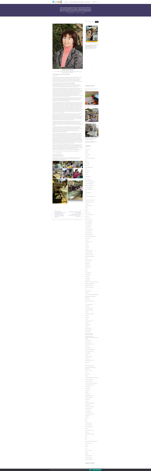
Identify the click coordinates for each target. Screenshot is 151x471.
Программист (87, 317)
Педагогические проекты (89, 304)
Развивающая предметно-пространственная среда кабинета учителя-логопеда (91, 337)
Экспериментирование (88, 455)
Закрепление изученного (89, 187)
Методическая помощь (88, 252)
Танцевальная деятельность (89, 395)
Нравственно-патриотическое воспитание (91, 281)
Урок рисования (87, 415)
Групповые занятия (88, 176)
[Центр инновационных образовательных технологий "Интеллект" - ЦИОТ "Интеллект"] (57, 2)
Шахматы (86, 446)
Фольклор (86, 428)
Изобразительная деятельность (90, 196)
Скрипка (86, 375)
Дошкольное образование (89, 183)
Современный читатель (88, 381)
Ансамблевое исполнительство (89, 158)
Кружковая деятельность (89, 234)
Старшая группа (87, 390)
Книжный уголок (87, 218)
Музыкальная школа (88, 272)
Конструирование (88, 227)
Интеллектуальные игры (88, 205)
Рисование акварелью (88, 356)
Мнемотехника (87, 263)
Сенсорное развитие (88, 370)
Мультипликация (87, 274)
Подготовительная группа (89, 308)
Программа (87, 315)
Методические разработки (89, 254)
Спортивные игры (88, 386)
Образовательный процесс (89, 285)
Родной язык (87, 358)
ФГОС (86, 419)
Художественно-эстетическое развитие (91, 441)
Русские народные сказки (89, 360)
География (86, 172)
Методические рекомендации (89, 256)
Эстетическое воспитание (89, 459)
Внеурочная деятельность (89, 167)
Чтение (86, 444)
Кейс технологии (87, 212)
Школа (86, 448)
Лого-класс (86, 243)
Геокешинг (86, 174)
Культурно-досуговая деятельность (90, 236)
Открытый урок (87, 299)
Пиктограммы (87, 306)
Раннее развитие (87, 347)
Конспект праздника (88, 223)
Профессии (87, 322)
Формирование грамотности (89, 430)
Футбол (86, 435)
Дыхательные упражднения (89, 185)
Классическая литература (89, 214)
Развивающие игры (88, 340)
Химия (86, 439)
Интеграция (87, 203)
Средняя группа (87, 388)
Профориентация (87, 324)
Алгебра (86, 152)
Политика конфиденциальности (97, 469)
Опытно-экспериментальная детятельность (91, 294)
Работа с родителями (88, 328)
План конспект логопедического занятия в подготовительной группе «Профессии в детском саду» (91, 106)
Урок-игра (86, 417)
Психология (87, 326)
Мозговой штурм (87, 267)
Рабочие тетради (87, 331)
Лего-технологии (87, 238)
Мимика (86, 258)
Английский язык (87, 154)
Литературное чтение (88, 241)
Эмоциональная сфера (88, 457)
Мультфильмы (87, 276)
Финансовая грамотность (89, 426)
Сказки (86, 372)
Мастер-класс (87, 247)
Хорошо (90, 469)
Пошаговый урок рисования (89, 313)
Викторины (87, 165)
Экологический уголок (88, 450)
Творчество (87, 401)
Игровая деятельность (88, 192)
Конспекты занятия (88, 225)
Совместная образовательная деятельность (91, 377)
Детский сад (87, 178)
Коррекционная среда (88, 232)
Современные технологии (89, 379)
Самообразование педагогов (89, 365)
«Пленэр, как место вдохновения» (90, 122)
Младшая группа (87, 261)
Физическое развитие (88, 424)
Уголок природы (87, 410)
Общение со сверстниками (89, 287)
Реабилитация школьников (89, 351)
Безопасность (87, 163)
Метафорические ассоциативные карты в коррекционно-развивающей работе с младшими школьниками (91, 138)
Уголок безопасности (88, 408)
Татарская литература (88, 397)
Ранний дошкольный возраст (89, 349)
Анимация (86, 156)
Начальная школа (87, 278)
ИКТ (85, 198)
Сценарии (86, 392)
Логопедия (86, 245)
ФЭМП (86, 437)
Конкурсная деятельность (89, 221)
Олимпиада (87, 292)
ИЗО (85, 194)
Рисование (86, 354)
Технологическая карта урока (89, 406)
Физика (86, 421)
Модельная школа (88, 265)
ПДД (86, 302)
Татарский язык (87, 399)
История (86, 207)
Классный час (87, 216)
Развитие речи (87, 345)
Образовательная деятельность (90, 283)
